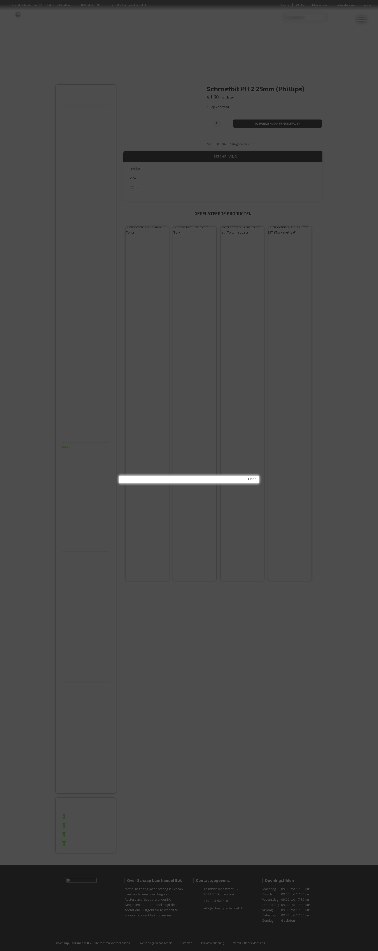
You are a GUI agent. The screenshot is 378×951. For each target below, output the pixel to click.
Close (252, 478)
